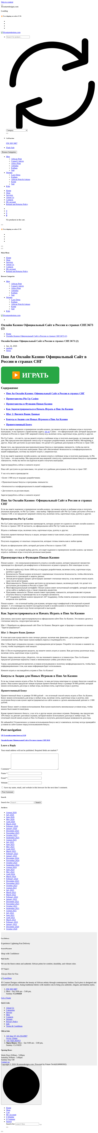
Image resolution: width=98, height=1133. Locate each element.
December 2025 (12, 831)
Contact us (5, 1062)
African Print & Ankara (20, 179)
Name (4, 773)
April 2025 (10, 849)
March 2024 (11, 876)
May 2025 (10, 847)
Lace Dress (15, 175)
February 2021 (12, 922)
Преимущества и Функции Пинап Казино (29, 403)
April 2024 (10, 874)
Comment (5, 769)
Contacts (9, 200)
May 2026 (10, 819)
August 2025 (11, 840)
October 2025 (11, 835)
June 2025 (10, 844)
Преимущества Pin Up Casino (22, 398)
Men (8, 157)
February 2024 (12, 879)
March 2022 (11, 895)
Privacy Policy (12, 1021)
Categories (10, 1010)
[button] (2, 1131)
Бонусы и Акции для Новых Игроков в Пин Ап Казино (37, 419)
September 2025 (12, 838)
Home (8, 191)
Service (9, 1012)
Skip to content (7, 2)
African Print (16, 159)
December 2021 (12, 901)
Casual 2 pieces (17, 161)
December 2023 (12, 881)
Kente (13, 182)
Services (9, 195)
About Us (10, 197)
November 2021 (12, 904)
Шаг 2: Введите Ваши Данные (23, 414)
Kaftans (14, 168)
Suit (12, 170)
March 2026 (11, 824)
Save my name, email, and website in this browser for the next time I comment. (36, 787)
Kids (8, 186)
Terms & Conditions (14, 1026)
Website (4, 783)
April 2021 (10, 917)
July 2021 (10, 913)
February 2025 (12, 854)
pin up (47, 432)
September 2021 (12, 908)
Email (4, 778)
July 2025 (10, 842)
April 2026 (10, 822)
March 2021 (11, 920)
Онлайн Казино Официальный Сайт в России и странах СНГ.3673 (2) (36, 336)
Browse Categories (9, 152)
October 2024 (11, 863)
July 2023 (10, 890)
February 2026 (12, 826)
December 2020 (12, 927)
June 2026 (10, 817)
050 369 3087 (11, 143)
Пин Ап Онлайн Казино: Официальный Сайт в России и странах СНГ (45, 393)
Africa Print (16, 163)
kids (7, 1024)
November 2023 (12, 883)
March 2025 (11, 851)
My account (11, 202)
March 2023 (11, 892)
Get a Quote (6, 998)
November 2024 (12, 860)
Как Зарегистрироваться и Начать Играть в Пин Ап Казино (39, 409)
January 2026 (11, 828)
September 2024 (12, 865)
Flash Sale (10, 148)
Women (9, 172)
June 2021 (10, 915)
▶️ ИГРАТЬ (30, 375)
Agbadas (14, 166)
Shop (8, 193)
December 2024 (12, 858)
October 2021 (11, 906)
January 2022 (11, 899)
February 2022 (12, 897)
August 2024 (11, 867)
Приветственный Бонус (19, 424)
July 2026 (10, 815)
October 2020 (11, 929)
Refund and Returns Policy (17, 204)
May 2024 (10, 872)
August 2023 (11, 888)
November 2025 (12, 833)
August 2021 (11, 911)
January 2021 (11, 924)
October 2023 (11, 886)
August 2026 (11, 812)
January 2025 (11, 856)
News (8, 350)
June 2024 (10, 870)
